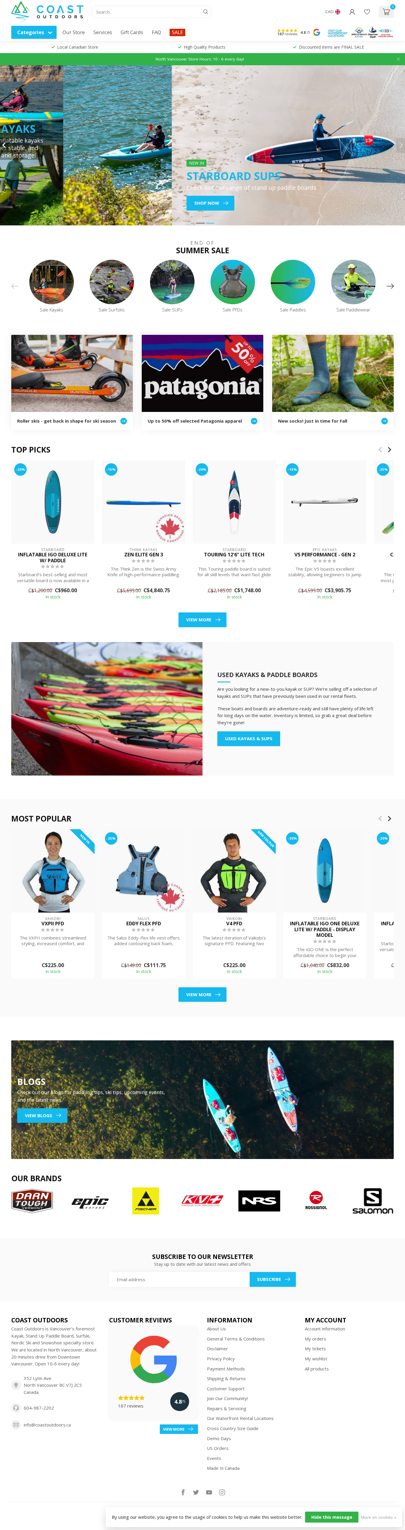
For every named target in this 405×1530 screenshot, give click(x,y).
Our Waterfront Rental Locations (240, 1418)
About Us (216, 1329)
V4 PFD (234, 923)
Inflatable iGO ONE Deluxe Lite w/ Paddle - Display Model (325, 929)
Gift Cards (132, 32)
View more (198, 619)
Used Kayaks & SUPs (248, 738)
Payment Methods (226, 1369)
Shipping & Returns (226, 1378)
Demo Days (219, 1438)
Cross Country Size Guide (233, 1428)
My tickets (315, 1348)
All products (317, 1369)
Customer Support (226, 1389)
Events (214, 1458)
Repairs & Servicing (226, 1408)
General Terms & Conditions (236, 1339)
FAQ (156, 32)
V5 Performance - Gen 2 (324, 555)
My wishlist (316, 1359)
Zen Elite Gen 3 (143, 555)
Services (102, 32)
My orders (315, 1339)
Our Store (74, 32)
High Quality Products (204, 47)
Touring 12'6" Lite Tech (234, 555)
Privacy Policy (221, 1359)
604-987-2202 (39, 1408)
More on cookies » (378, 1517)
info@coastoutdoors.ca (47, 1425)
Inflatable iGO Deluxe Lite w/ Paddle (52, 557)
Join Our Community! (227, 1398)
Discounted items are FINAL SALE (331, 47)
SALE (177, 32)
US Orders (218, 1448)
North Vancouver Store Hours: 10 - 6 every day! (200, 59)
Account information (325, 1329)
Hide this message (331, 1517)
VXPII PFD (53, 923)
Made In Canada (223, 1468)
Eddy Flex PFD (143, 923)
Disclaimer (217, 1348)
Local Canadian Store (77, 47)
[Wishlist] (367, 12)
